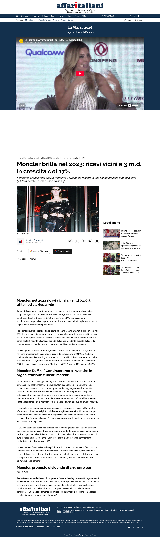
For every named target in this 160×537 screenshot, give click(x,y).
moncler (22, 259)
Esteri (53, 16)
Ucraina (56, 20)
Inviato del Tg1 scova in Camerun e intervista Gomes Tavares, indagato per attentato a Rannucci (131, 233)
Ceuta (63, 20)
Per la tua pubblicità (52, 527)
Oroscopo (140, 20)
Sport (77, 16)
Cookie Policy (78, 535)
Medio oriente (30, 20)
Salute (69, 16)
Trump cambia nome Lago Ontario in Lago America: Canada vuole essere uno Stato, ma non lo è (130, 270)
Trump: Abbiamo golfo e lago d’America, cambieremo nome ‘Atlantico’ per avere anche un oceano (131, 258)
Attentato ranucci (44, 20)
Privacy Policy (68, 535)
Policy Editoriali (28, 527)
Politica (45, 16)
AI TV (84, 16)
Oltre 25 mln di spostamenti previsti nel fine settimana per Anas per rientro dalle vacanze (131, 246)
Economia (24, 16)
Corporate (35, 16)
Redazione (40, 527)
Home (19, 158)
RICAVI (33, 259)
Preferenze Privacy (90, 535)
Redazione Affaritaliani (34, 240)
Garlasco (71, 20)
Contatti (19, 527)
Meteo (129, 20)
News (61, 16)
